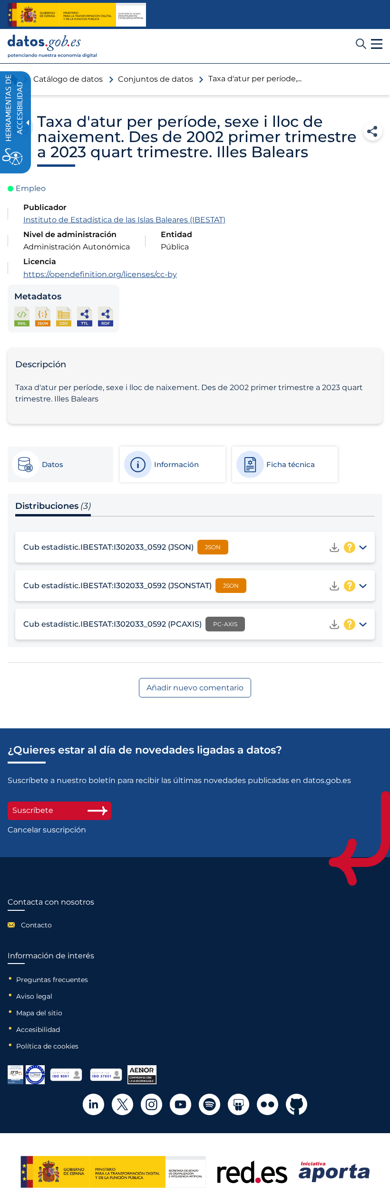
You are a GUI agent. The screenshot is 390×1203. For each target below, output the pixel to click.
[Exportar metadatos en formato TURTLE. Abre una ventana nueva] (84, 316)
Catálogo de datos (68, 79)
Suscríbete (32, 810)
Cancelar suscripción (47, 830)
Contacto (36, 925)
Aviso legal (34, 996)
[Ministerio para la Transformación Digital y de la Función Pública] (77, 15)
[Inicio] (53, 46)
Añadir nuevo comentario (195, 687)
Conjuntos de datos (155, 79)
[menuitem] (51, 925)
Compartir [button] (372, 131)
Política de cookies (47, 1046)
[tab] (60, 465)
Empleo (31, 188)
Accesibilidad (38, 1029)
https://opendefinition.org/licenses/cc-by (100, 274)
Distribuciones (53, 506)
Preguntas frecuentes (52, 979)
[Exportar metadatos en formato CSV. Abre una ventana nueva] (63, 316)
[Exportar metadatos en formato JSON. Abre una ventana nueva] (42, 316)
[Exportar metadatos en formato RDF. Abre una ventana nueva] (105, 316)
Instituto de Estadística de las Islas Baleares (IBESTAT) (124, 219)
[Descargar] (334, 547)
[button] (376, 44)
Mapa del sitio (39, 1013)
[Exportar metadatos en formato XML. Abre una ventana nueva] (21, 316)
